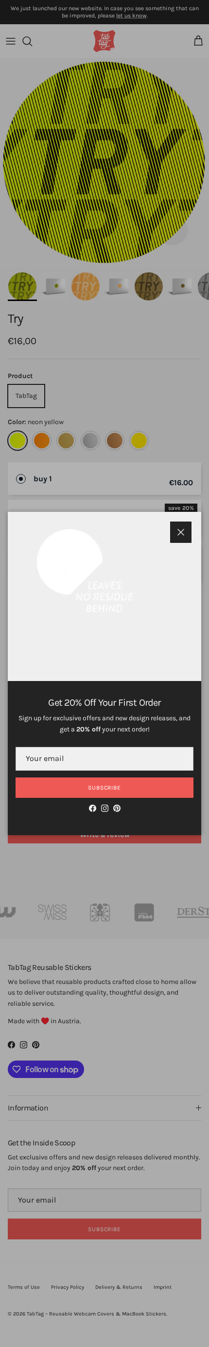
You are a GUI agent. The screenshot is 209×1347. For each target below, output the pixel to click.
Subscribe (105, 787)
